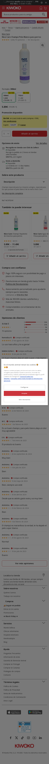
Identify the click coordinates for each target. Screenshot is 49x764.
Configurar (24, 387)
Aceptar (24, 393)
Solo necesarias (24, 400)
